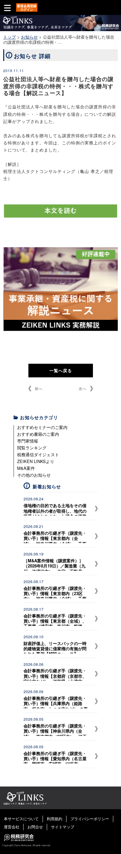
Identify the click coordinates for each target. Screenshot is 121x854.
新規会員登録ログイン (26, 8)
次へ (82, 388)
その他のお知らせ (34, 475)
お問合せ (35, 826)
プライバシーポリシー (89, 818)
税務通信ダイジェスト (38, 454)
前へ (39, 388)
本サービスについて (21, 818)
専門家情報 (27, 441)
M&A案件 (26, 468)
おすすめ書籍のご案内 (38, 434)
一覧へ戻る (60, 370)
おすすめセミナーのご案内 (42, 427)
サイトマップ (62, 826)
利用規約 (54, 818)
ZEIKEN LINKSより (35, 461)
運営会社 (11, 826)
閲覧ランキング (31, 448)
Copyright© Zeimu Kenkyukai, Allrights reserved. (26, 845)
